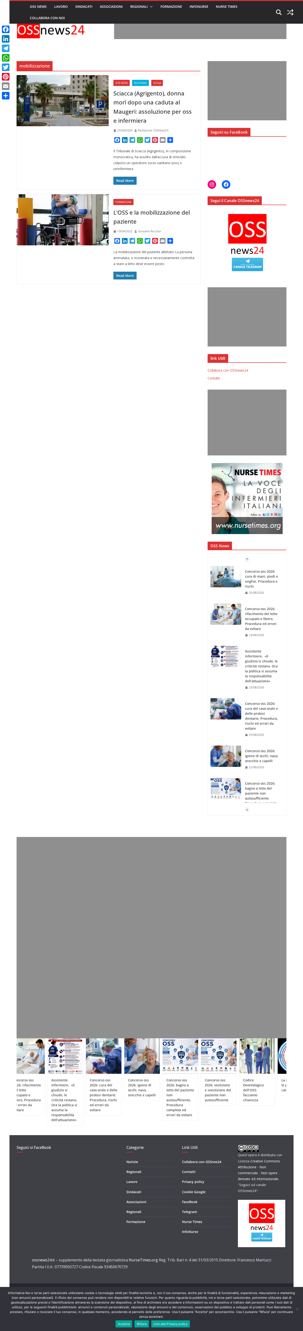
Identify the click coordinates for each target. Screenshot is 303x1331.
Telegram (189, 1212)
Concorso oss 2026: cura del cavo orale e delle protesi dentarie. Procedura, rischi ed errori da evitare (261, 678)
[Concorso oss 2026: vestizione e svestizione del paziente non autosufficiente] (225, 798)
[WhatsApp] (5, 58)
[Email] (5, 86)
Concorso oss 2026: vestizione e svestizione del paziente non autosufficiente (190, 1090)
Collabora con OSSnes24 (201, 1162)
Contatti (214, 378)
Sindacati (83, 6)
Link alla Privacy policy (170, 1324)
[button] (150, 6)
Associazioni (111, 6)
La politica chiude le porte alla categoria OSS (268, 1085)
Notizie (132, 1162)
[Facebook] (5, 29)
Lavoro (61, 6)
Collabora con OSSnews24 (228, 370)
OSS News (38, 6)
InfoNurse (199, 6)
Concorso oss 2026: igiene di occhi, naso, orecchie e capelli (261, 718)
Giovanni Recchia (149, 231)
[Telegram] (5, 48)
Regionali (139, 6)
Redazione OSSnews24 (153, 130)
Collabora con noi (47, 18)
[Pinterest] (5, 76)
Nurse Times (226, 6)
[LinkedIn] (5, 39)
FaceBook (189, 1202)
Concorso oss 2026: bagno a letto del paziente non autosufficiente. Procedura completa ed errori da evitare (261, 758)
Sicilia (157, 83)
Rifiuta (142, 1324)
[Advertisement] (200, 28)
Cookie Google (193, 1192)
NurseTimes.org (143, 1260)
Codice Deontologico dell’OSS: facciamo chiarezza (226, 1090)
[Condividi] (5, 95)
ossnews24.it (43, 1260)
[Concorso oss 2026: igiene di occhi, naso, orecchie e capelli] (225, 718)
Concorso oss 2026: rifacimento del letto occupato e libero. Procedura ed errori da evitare (261, 581)
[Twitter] (5, 67)
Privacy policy (193, 1181)
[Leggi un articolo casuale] (290, 12)
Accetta (124, 1324)
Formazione (171, 6)
